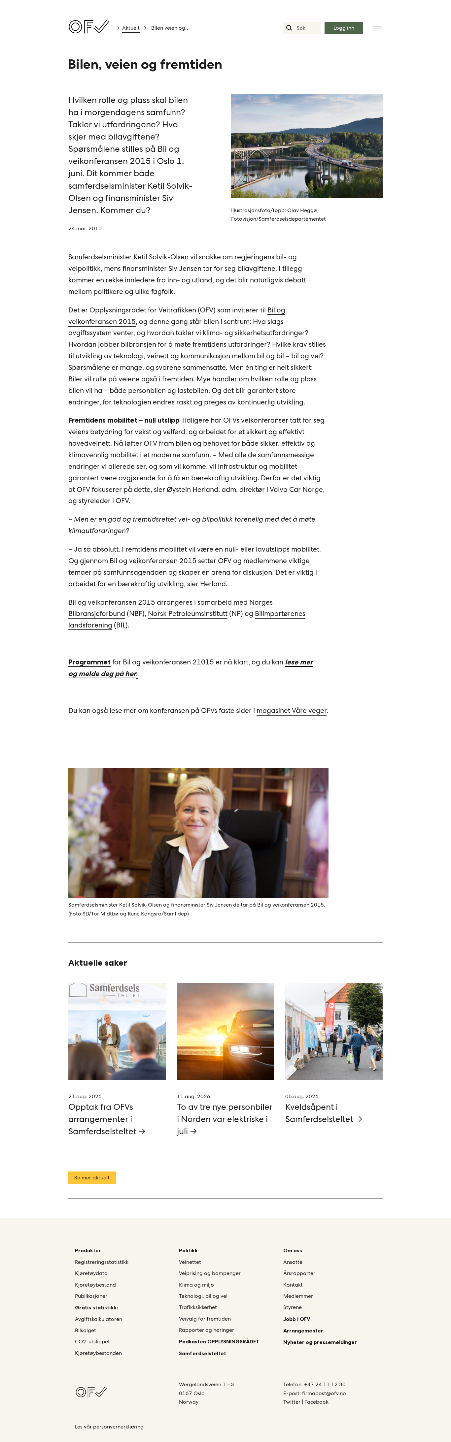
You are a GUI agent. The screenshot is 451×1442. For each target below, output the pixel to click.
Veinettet (190, 1262)
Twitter (292, 1401)
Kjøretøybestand (95, 1284)
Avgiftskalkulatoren (98, 1319)
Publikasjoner (91, 1296)
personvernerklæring (118, 1426)
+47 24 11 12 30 (325, 1384)
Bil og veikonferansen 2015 (111, 602)
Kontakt (293, 1284)
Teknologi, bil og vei (203, 1296)
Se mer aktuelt (92, 1177)
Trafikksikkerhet (198, 1307)
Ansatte (292, 1262)
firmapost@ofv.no (324, 1393)
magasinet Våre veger (292, 710)
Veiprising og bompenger (210, 1273)
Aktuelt (131, 27)
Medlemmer (298, 1296)
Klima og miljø (196, 1284)
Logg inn (343, 27)
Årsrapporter (299, 1273)
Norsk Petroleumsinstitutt (187, 613)
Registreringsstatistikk (101, 1262)
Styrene (292, 1307)
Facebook (316, 1401)
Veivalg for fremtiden (205, 1318)
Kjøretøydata (91, 1273)
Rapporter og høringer (206, 1330)
